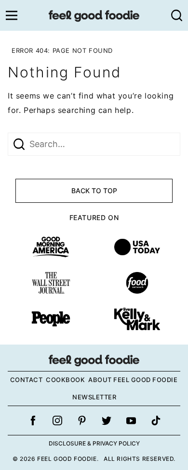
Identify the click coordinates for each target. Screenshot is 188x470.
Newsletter (94, 397)
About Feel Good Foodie (132, 379)
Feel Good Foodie (94, 15)
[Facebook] (33, 420)
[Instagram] (57, 420)
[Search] (176, 15)
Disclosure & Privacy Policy (94, 443)
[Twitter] (106, 420)
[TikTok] (156, 420)
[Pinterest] (82, 420)
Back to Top (94, 190)
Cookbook (65, 379)
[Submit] (18, 144)
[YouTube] (131, 420)
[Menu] (11, 15)
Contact (26, 379)
